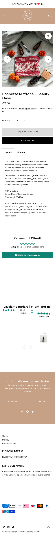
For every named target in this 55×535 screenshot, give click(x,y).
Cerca (5, 436)
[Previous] (7, 59)
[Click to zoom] (48, 36)
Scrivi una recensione (27, 254)
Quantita (6, 120)
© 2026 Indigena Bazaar (12, 532)
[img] (8, 310)
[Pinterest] (22, 412)
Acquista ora (27, 140)
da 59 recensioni (22, 311)
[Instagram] (27, 412)
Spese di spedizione (26, 108)
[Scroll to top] (48, 527)
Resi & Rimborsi (9, 443)
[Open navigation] (10, 16)
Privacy (5, 440)
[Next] (48, 59)
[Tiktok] (33, 412)
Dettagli (8, 152)
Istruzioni (21, 152)
